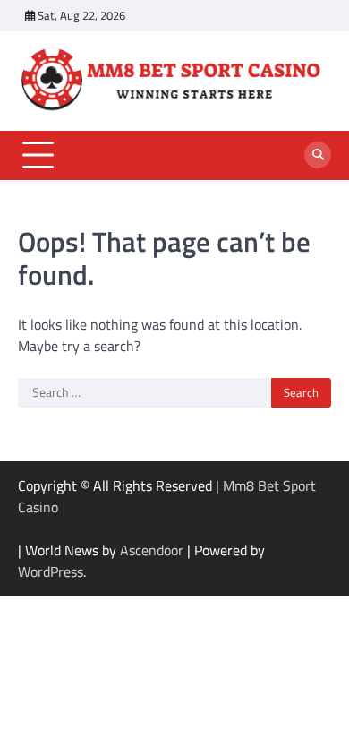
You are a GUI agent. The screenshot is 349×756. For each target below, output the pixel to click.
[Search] (317, 155)
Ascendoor (151, 550)
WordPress (50, 571)
